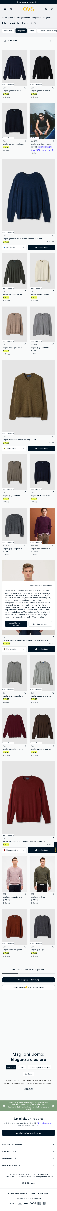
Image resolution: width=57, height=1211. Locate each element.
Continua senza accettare (40, 586)
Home (4, 17)
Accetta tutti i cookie (16, 624)
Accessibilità (13, 1193)
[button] (55, 847)
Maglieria (36, 17)
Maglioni (47, 17)
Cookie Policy (43, 1193)
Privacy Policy (24, 1198)
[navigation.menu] (4, 9)
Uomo (12, 17)
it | (30, 1183)
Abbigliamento (23, 17)
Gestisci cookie (28, 1193)
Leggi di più (28, 1089)
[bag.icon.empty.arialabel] (52, 9)
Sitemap (37, 1198)
